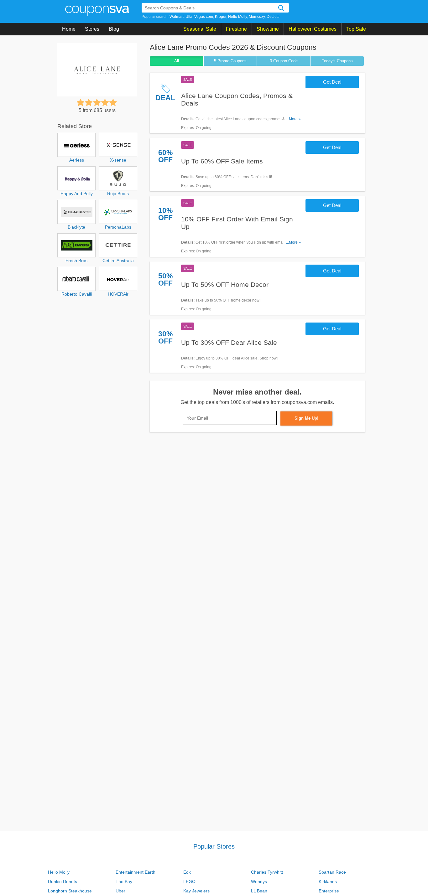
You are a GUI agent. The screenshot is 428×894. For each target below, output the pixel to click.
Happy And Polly (76, 193)
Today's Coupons (337, 61)
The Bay (124, 881)
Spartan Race (332, 872)
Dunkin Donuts (62, 881)
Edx (187, 872)
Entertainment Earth (135, 872)
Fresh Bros (76, 260)
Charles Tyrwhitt (267, 872)
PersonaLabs (118, 227)
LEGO (189, 881)
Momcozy (257, 16)
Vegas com (203, 16)
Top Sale (356, 29)
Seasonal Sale (199, 29)
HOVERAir (118, 294)
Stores (92, 29)
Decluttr (273, 16)
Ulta (188, 16)
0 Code (284, 61)
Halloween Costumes (313, 29)
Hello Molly (237, 16)
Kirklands (328, 881)
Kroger (220, 16)
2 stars (88, 102)
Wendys (259, 881)
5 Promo (230, 61)
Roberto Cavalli (76, 294)
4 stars (105, 102)
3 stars (97, 102)
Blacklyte (76, 227)
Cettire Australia (118, 260)
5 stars (113, 102)
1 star (80, 102)
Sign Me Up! (306, 418)
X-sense (118, 160)
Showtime (268, 29)
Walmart (177, 16)
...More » (293, 119)
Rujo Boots (118, 193)
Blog (114, 29)
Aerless (76, 160)
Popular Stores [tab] (214, 846)
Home (69, 29)
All (176, 61)
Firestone (236, 29)
